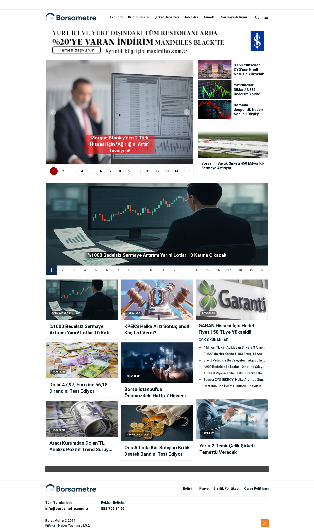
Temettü (209, 17)
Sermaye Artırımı (234, 17)
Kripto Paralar (139, 17)
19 (251, 270)
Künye (203, 488)
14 (176, 171)
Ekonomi (116, 17)
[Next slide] (187, 112)
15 (186, 171)
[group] (119, 112)
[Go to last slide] (52, 112)
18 (240, 270)
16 (218, 270)
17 (229, 270)
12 (157, 171)
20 (262, 270)
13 (167, 171)
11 (148, 171)
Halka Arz (191, 17)
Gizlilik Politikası (226, 488)
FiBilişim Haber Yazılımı (62, 525)
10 (138, 171)
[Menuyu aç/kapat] (266, 17)
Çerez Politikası (256, 488)
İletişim (188, 488)
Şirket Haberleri (166, 17)
